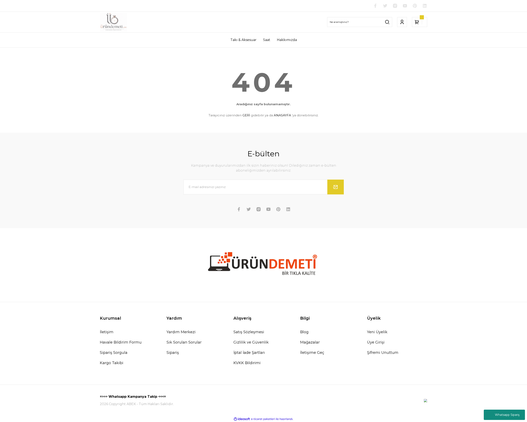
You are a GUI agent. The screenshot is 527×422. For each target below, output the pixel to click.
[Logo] (113, 22)
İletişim (106, 332)
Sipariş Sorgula (113, 352)
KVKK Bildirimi (247, 363)
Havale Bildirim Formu (121, 342)
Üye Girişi (376, 342)
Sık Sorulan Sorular (184, 342)
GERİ (246, 115)
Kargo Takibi (111, 363)
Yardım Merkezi (181, 332)
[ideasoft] (242, 419)
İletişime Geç (312, 352)
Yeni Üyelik (377, 332)
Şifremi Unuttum (382, 352)
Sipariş (173, 352)
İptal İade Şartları (249, 352)
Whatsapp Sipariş (507, 415)
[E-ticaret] (263, 419)
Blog (304, 332)
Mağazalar (310, 342)
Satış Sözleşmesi (248, 332)
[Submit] (335, 187)
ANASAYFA (282, 115)
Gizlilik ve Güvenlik (251, 342)
